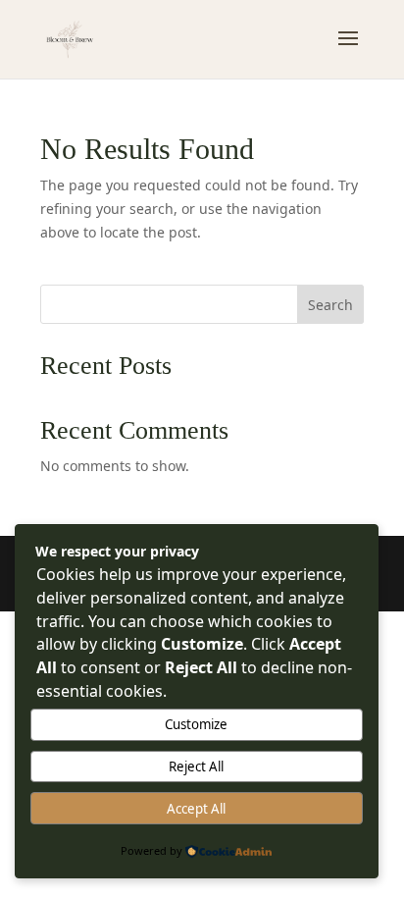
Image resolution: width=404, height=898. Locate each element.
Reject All (196, 766)
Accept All (196, 809)
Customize (196, 724)
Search (330, 304)
